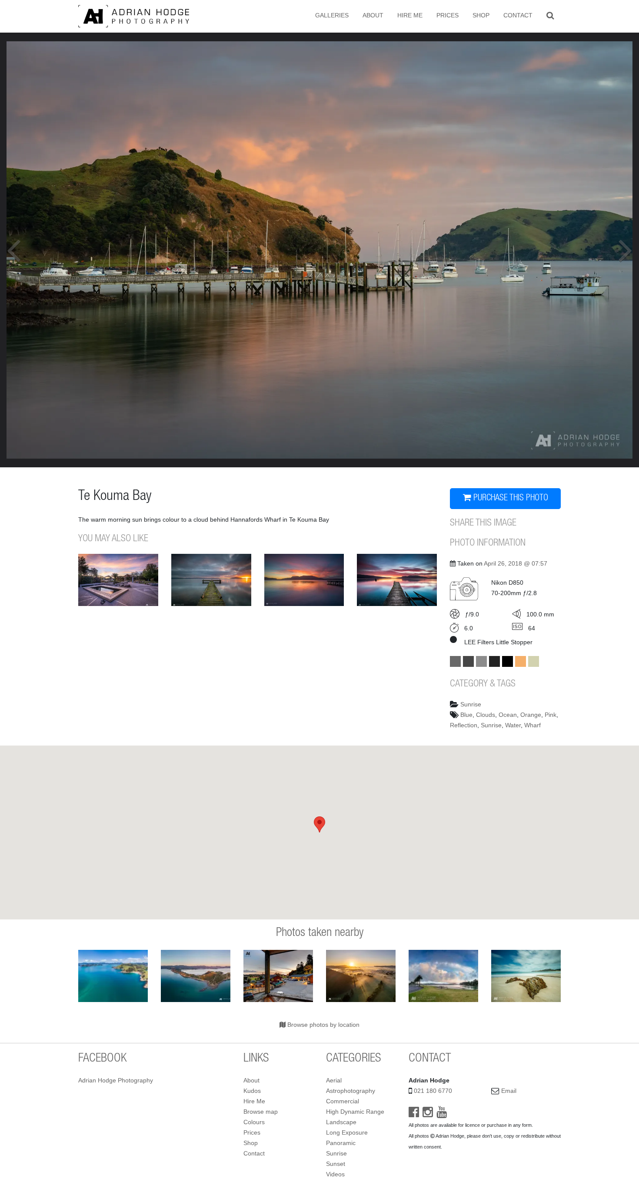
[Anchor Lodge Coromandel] (278, 976)
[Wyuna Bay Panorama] (195, 976)
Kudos (252, 1090)
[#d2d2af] (533, 661)
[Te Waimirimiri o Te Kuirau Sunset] (118, 580)
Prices (447, 15)
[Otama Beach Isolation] (526, 976)
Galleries (332, 15)
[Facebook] (414, 1114)
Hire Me (410, 15)
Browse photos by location (322, 1024)
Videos (335, 1174)
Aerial (334, 1080)
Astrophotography (350, 1090)
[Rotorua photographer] (133, 15)
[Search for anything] (550, 15)
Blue (466, 714)
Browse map (260, 1111)
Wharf (532, 725)
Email (508, 1090)
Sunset (335, 1163)
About (373, 15)
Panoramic (341, 1142)
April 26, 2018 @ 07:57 (515, 563)
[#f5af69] (520, 661)
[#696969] (455, 661)
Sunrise (470, 704)
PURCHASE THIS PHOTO (509, 498)
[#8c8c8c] (481, 661)
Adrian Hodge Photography (115, 1080)
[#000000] (507, 661)
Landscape (341, 1122)
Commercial (342, 1101)
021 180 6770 (433, 1090)
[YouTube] (441, 1114)
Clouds (485, 714)
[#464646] (468, 661)
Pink (550, 714)
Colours (254, 1122)
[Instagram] (428, 1114)
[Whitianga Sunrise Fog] (361, 976)
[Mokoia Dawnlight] (211, 580)
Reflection (463, 725)
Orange (530, 714)
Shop (481, 15)
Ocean (508, 714)
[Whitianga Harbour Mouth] (443, 976)
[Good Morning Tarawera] (304, 580)
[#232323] (494, 661)
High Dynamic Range (355, 1111)
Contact (517, 15)
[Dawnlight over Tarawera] (397, 580)
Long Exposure (347, 1132)
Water (513, 725)
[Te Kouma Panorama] (113, 976)
